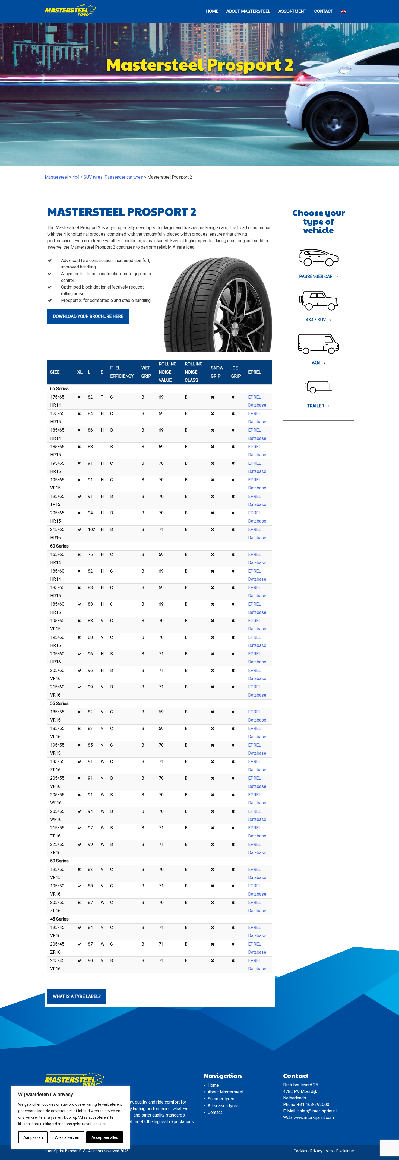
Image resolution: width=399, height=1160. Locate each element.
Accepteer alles (104, 1137)
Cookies (300, 1151)
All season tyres (223, 1105)
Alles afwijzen (67, 1137)
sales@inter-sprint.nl (317, 1111)
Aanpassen (33, 1137)
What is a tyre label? (77, 996)
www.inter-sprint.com (314, 1117)
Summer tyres (221, 1098)
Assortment (292, 11)
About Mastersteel (248, 11)
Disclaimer (345, 1151)
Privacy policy (321, 1151)
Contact (323, 11)
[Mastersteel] (70, 15)
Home (212, 11)
